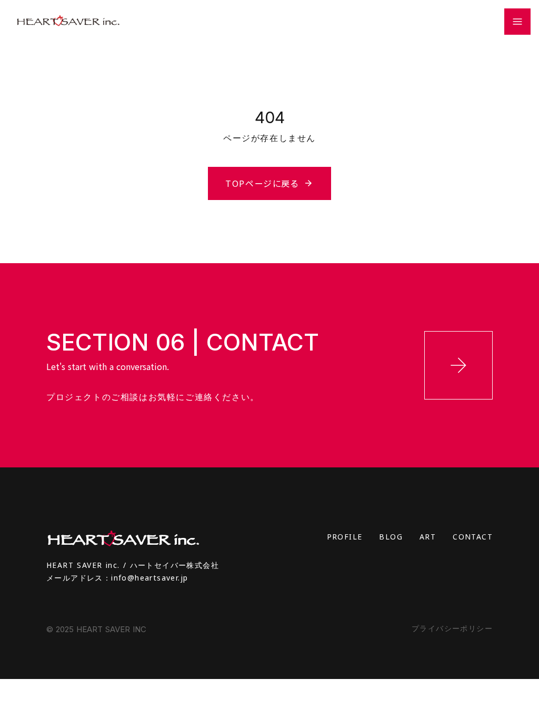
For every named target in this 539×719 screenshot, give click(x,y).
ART (428, 537)
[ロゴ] (68, 21)
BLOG (391, 537)
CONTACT (473, 537)
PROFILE (345, 537)
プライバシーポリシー (452, 628)
